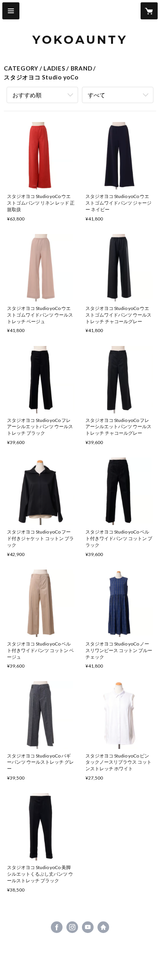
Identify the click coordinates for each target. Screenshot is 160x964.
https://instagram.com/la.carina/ (72, 927)
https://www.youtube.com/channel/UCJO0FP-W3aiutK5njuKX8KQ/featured (88, 927)
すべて (96, 94)
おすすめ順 (27, 94)
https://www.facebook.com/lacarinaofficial (57, 927)
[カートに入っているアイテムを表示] (149, 10)
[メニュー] (10, 10)
